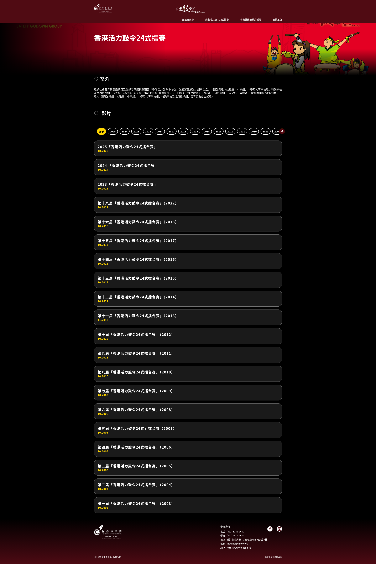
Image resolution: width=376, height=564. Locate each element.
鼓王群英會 (188, 19)
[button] (282, 131)
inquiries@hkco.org (237, 543)
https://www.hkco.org (239, 547)
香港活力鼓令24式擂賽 (217, 19)
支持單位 (277, 19)
